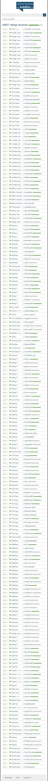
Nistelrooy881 (29, 33)
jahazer (27, 125)
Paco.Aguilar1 (29, 329)
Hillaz (26, 270)
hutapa (26, 66)
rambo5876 (28, 552)
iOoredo (27, 452)
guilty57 (27, 59)
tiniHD (26, 129)
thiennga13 (28, 144)
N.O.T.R (27, 708)
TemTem (27, 467)
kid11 (26, 544)
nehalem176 (28, 589)
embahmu (27, 596)
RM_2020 (27, 422)
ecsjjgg (27, 318)
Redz (26, 137)
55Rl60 (26, 266)
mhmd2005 (28, 411)
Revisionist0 (28, 459)
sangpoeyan (28, 444)
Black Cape (28, 559)
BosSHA (27, 748)
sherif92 (27, 363)
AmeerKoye (28, 103)
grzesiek (27, 307)
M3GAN (16, 333)
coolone (26, 296)
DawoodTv (28, 92)
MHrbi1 (27, 359)
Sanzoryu (27, 530)
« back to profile (8, 19)
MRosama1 (28, 682)
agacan (27, 107)
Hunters (16, 311)
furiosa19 (27, 637)
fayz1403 (27, 163)
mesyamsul (28, 556)
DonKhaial (27, 370)
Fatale (16, 696)
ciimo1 (26, 55)
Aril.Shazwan (28, 533)
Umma (16, 708)
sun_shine (27, 140)
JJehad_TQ (28, 396)
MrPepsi (27, 185)
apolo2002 (28, 619)
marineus (27, 470)
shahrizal (27, 578)
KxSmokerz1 (28, 593)
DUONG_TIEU (29, 326)
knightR (27, 685)
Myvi (26, 563)
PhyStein (27, 177)
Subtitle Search (44, 14)
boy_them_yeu (29, 752)
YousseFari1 (28, 352)
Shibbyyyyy (28, 734)
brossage (27, 522)
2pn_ (26, 481)
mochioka (27, 763)
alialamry (27, 385)
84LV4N (27, 689)
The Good (27, 88)
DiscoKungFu (29, 745)
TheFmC (27, 285)
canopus (27, 696)
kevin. (26, 737)
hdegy (26, 455)
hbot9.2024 (28, 474)
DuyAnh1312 (28, 711)
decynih (27, 626)
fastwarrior (28, 62)
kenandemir (28, 240)
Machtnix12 (28, 726)
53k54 (26, 585)
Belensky (27, 715)
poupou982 (28, 155)
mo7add (27, 400)
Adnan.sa (27, 418)
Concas (27, 537)
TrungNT (27, 133)
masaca (27, 700)
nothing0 (27, 722)
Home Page (8, 778)
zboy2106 (27, 77)
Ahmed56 (27, 615)
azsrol (26, 607)
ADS (17, 778)
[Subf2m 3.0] (24, 7)
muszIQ (27, 600)
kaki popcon (28, 574)
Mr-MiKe (27, 85)
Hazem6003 (28, 48)
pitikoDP (27, 118)
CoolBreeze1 (28, 719)
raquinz (27, 570)
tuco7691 (27, 693)
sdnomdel (27, 441)
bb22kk (27, 96)
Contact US (27, 778)
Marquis (27, 730)
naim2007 (27, 170)
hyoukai (27, 148)
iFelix (26, 430)
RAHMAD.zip (28, 741)
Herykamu (27, 611)
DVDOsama (28, 181)
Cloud (26, 44)
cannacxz (27, 622)
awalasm (27, 111)
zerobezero (28, 341)
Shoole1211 (28, 36)
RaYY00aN (28, 51)
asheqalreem (28, 159)
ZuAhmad (27, 604)
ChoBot (26, 337)
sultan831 (27, 415)
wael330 (27, 311)
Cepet (26, 541)
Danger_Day (28, 582)
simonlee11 (28, 29)
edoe (26, 478)
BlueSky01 (27, 504)
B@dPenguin (28, 500)
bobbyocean (28, 756)
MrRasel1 (27, 518)
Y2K (15, 29)
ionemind (27, 485)
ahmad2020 (28, 40)
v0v (25, 348)
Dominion (27, 151)
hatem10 (27, 378)
